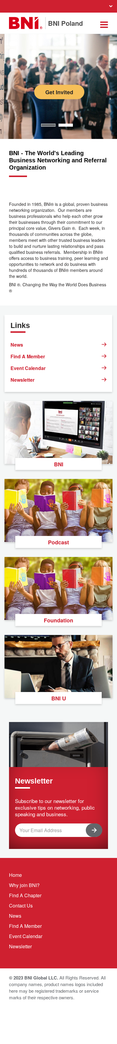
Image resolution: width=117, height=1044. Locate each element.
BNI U (58, 698)
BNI (58, 464)
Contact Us (21, 905)
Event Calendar (28, 368)
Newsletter (22, 379)
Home (15, 874)
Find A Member (27, 356)
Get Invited (59, 92)
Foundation (58, 620)
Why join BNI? (24, 885)
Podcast (58, 542)
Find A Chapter (25, 895)
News (16, 344)
